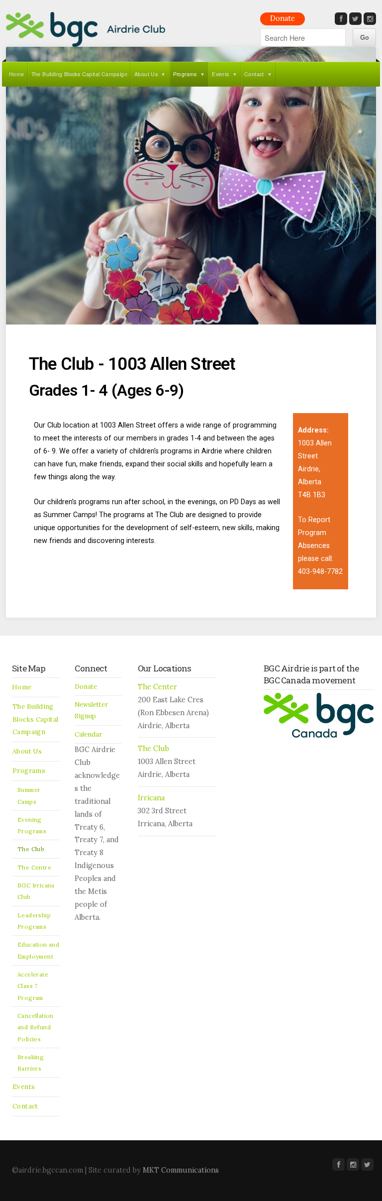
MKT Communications (181, 1170)
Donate (282, 18)
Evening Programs (31, 825)
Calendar (88, 734)
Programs (185, 74)
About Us (146, 74)
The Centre (34, 867)
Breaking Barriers (30, 1062)
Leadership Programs (34, 920)
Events (220, 74)
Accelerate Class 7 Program (32, 986)
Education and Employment (38, 950)
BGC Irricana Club (36, 890)
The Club (30, 849)
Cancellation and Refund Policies (35, 1027)
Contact (254, 74)
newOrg (85, 29)
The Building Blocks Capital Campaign (79, 74)
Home (16, 74)
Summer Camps (28, 795)
